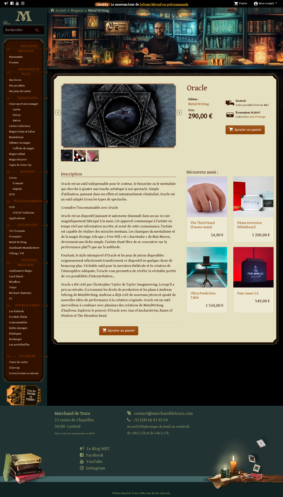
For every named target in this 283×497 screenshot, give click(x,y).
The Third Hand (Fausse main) (203, 225)
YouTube (94, 461)
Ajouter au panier (247, 129)
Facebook (94, 455)
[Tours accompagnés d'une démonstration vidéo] (23, 395)
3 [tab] (131, 142)
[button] (265, 3)
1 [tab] (110, 142)
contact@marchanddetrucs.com (163, 413)
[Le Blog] (6, 4)
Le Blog (98, 448)
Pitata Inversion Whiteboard (249, 225)
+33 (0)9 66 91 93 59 (158, 426)
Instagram (95, 468)
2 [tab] (120, 142)
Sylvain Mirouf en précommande (164, 5)
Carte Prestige (257, 116)
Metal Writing (198, 104)
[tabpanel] (118, 115)
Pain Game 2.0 (247, 293)
